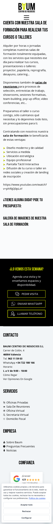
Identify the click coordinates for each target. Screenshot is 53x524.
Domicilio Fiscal (16, 419)
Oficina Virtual (15, 410)
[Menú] (26, 17)
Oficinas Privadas (17, 402)
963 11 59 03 (15, 358)
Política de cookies (37, 498)
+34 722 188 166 (25, 362)
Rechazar (26, 511)
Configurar (26, 518)
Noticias (11, 450)
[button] (26, 304)
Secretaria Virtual (17, 415)
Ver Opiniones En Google (17, 379)
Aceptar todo (27, 505)
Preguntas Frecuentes (20, 446)
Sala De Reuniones (18, 406)
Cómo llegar (10, 375)
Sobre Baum (14, 442)
